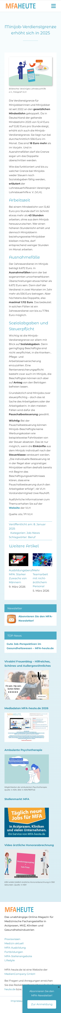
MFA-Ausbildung (15, 947)
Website (14, 507)
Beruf (31, 537)
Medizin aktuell (14, 943)
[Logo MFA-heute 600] (21, 4)
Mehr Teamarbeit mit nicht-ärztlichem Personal (40, 578)
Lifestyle (9, 960)
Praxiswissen (12, 939)
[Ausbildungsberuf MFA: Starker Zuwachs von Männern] (18, 554)
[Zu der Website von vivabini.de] (26, 672)
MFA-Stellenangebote (18, 956)
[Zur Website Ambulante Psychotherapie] (26, 756)
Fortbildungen (13, 951)
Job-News (33, 533)
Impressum (18, 1000)
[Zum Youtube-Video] (26, 851)
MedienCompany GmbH (19, 973)
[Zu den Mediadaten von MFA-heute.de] (26, 714)
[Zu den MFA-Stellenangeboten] (26, 809)
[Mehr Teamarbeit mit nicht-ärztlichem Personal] (42, 554)
